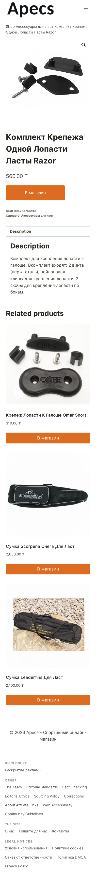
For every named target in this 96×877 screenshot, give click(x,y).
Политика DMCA (71, 857)
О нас (10, 831)
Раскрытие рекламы (23, 770)
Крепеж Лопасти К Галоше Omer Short (46, 415)
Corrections (74, 796)
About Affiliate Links (21, 805)
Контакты (60, 831)
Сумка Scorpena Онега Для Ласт (40, 546)
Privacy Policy (16, 866)
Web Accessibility (57, 805)
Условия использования (26, 848)
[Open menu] (85, 10)
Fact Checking (74, 787)
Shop (10, 26)
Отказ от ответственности (28, 857)
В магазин (35, 192)
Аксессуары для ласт (34, 26)
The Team (13, 787)
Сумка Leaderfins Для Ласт (34, 677)
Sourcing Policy (47, 796)
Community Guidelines (24, 814)
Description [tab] (20, 231)
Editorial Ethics (17, 796)
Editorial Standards (42, 787)
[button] (83, 45)
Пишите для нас (33, 831)
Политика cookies (67, 848)
